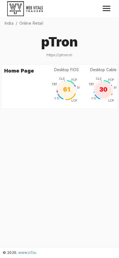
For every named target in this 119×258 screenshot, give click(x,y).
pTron (59, 42)
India (9, 23)
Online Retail (31, 23)
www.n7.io (27, 252)
